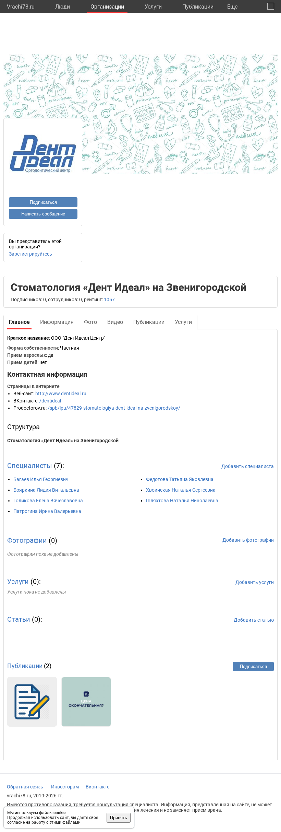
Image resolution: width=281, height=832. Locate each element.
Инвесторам (65, 786)
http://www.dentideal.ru (60, 393)
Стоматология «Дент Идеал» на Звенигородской (63, 440)
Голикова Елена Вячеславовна (48, 500)
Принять (118, 817)
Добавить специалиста (247, 466)
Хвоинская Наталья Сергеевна (181, 490)
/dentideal (50, 400)
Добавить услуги (254, 582)
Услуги (153, 6)
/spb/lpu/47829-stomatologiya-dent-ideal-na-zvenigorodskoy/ (114, 408)
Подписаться (43, 202)
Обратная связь (25, 786)
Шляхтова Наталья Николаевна (182, 500)
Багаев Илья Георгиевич (41, 479)
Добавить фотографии (248, 540)
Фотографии (27, 540)
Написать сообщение (43, 213)
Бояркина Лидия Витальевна (46, 490)
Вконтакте (97, 786)
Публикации (197, 6)
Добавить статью (254, 620)
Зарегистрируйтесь (30, 254)
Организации (107, 6)
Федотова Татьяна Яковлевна (179, 479)
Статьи (18, 619)
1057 (109, 299)
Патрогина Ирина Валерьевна (47, 511)
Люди (62, 6)
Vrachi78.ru (21, 6)
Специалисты (29, 465)
